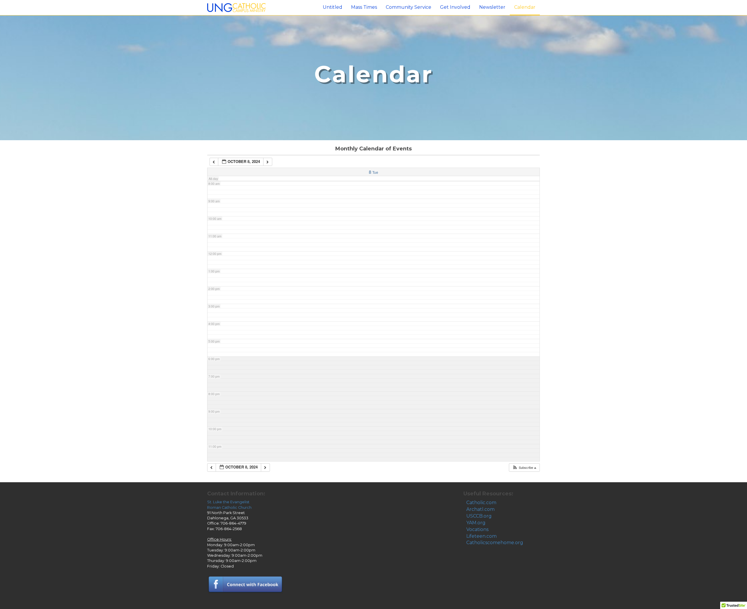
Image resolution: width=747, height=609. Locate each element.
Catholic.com (481, 502)
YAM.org (476, 522)
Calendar (524, 7)
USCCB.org (479, 516)
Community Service (408, 7)
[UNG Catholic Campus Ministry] (236, 7)
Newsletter (492, 7)
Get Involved (455, 7)
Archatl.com (480, 509)
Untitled (332, 7)
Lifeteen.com (481, 536)
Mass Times (364, 7)
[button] (524, 467)
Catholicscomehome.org (494, 542)
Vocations (477, 529)
